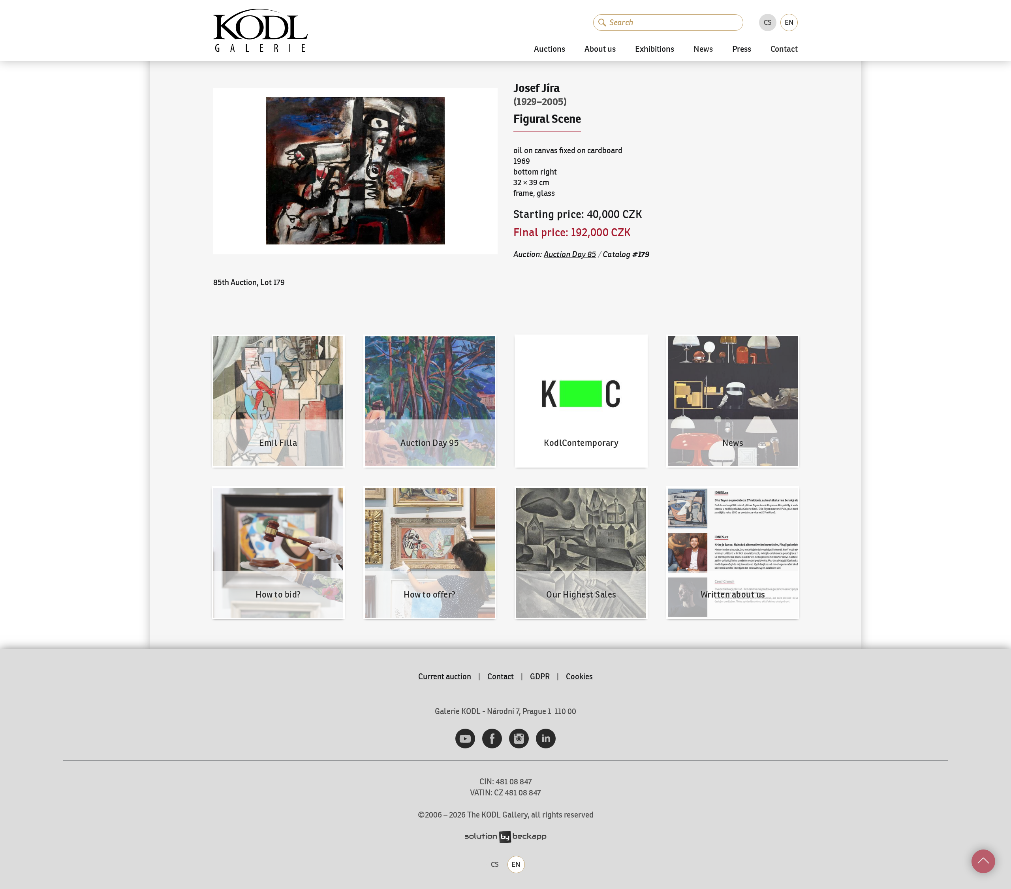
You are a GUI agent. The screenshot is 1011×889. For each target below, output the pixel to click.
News (703, 49)
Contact (784, 49)
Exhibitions (654, 49)
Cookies (579, 676)
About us (600, 49)
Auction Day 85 (570, 254)
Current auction (444, 676)
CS (768, 22)
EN (789, 22)
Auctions (549, 49)
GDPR (540, 676)
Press (741, 49)
